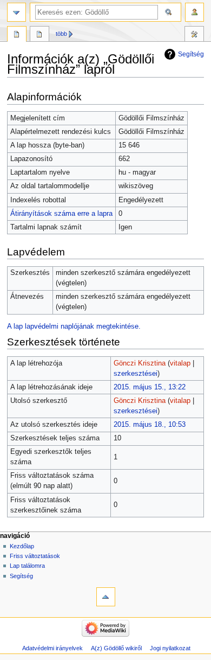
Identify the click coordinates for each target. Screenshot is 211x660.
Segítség (191, 54)
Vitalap (39, 35)
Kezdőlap (22, 546)
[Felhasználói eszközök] (194, 12)
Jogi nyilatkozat (170, 648)
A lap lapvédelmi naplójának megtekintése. (74, 326)
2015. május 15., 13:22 (150, 387)
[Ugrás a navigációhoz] (16, 12)
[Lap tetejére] (105, 596)
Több (61, 33)
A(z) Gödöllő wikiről (116, 648)
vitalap (180, 363)
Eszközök (194, 35)
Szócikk (17, 35)
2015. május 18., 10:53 (150, 424)
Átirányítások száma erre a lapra (61, 213)
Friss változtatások (35, 556)
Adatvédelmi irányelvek (52, 648)
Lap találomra (27, 565)
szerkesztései (135, 373)
